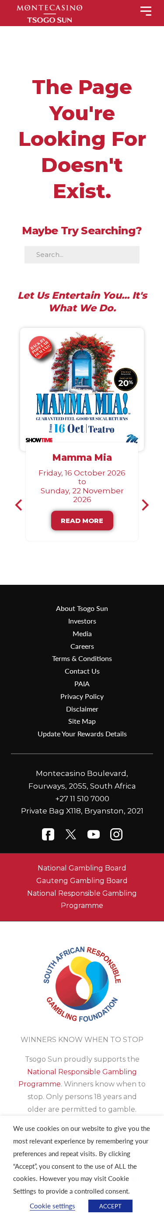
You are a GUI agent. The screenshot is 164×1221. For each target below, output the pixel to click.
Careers (82, 646)
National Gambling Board (82, 868)
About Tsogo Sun (82, 608)
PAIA (82, 683)
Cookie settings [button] (52, 1205)
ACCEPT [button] (110, 1206)
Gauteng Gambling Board (82, 881)
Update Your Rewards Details (82, 734)
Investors (82, 621)
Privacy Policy (82, 696)
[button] (22, 504)
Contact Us (82, 671)
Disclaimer (82, 709)
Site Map (82, 721)
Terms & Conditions (82, 658)
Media (82, 633)
